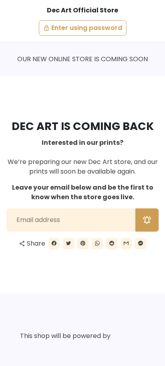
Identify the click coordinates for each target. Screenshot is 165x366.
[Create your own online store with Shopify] (130, 336)
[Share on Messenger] (140, 243)
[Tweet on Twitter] (68, 243)
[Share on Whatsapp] (97, 243)
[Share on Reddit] (111, 243)
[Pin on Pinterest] (83, 243)
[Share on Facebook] (54, 243)
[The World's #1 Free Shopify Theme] (82, 349)
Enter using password (82, 27)
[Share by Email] (126, 243)
